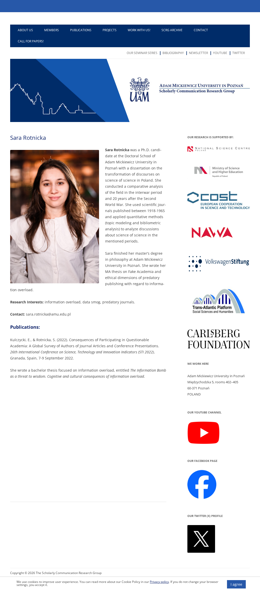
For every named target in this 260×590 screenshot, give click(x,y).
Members (51, 30)
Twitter (238, 53)
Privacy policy (159, 582)
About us (25, 30)
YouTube (220, 53)
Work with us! (139, 30)
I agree (236, 584)
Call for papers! (31, 41)
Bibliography (173, 53)
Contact (201, 30)
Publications (80, 30)
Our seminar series (142, 53)
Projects (110, 30)
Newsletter (198, 53)
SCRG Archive (172, 30)
